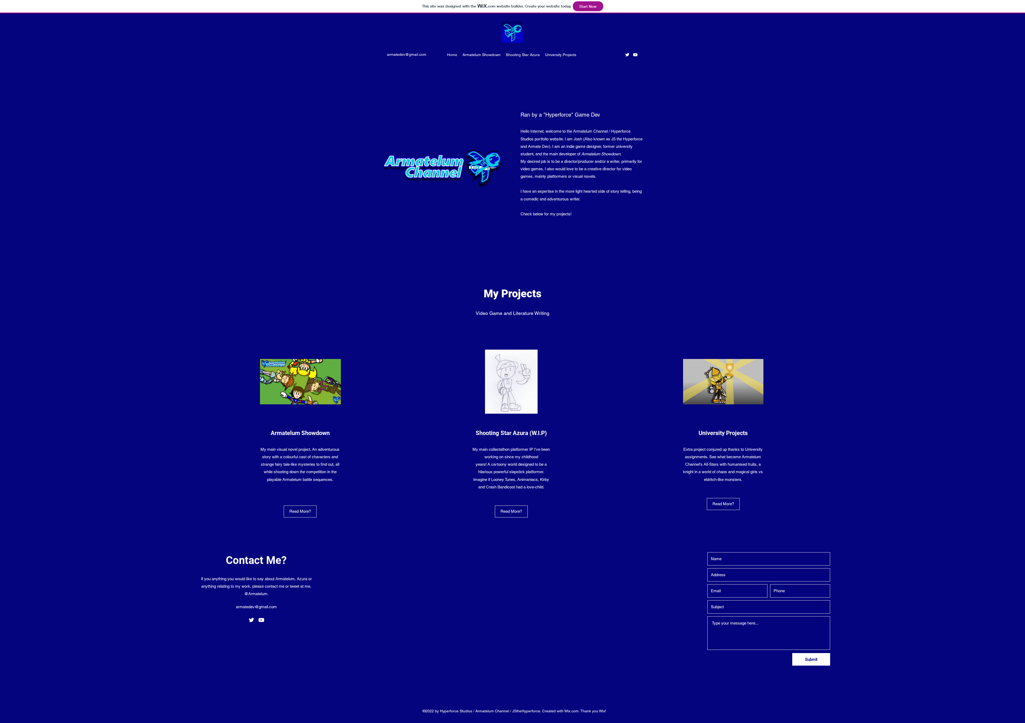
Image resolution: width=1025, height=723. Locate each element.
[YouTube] (635, 54)
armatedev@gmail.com (406, 54)
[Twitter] (627, 54)
